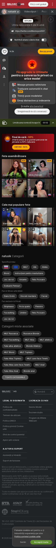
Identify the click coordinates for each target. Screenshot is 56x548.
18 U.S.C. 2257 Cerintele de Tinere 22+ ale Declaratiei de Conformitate (27, 522)
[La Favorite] (5, 51)
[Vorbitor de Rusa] (6, 267)
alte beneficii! (36, 106)
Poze (46, 11)
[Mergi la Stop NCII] (20, 512)
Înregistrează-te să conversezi (32, 111)
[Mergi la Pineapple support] (5, 512)
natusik (6, 256)
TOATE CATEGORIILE (15, 377)
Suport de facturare (11, 461)
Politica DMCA (9, 421)
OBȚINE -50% (21, 147)
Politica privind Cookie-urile (13, 427)
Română (41, 392)
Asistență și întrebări (12, 455)
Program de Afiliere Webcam (37, 419)
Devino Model (35, 407)
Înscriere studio (36, 412)
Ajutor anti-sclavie (11, 440)
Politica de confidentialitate (10, 408)
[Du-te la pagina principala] (17, 4)
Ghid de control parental (13, 435)
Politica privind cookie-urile (27, 536)
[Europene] (16, 267)
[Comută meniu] (3, 4)
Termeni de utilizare (11, 415)
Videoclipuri (31, 11)
